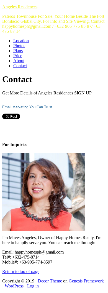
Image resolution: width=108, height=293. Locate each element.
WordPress (14, 286)
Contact (20, 65)
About (18, 60)
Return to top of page (20, 271)
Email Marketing (15, 107)
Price (17, 55)
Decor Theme (50, 281)
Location (21, 40)
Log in (33, 286)
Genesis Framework (86, 281)
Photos (19, 45)
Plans (18, 50)
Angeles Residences (19, 6)
